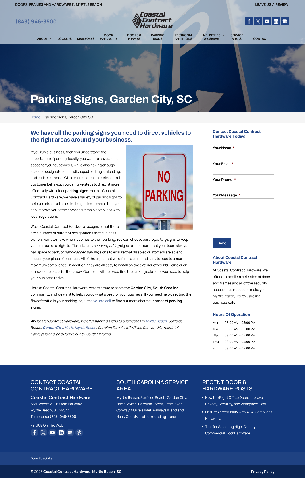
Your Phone (224, 179)
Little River (173, 403)
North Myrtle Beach (80, 327)
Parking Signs (157, 37)
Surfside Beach (152, 397)
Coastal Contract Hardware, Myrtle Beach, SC (82, 471)
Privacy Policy (262, 471)
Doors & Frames (134, 37)
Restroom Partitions (183, 37)
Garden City (53, 327)
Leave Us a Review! (272, 5)
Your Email (223, 163)
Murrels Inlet (141, 410)
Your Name (223, 148)
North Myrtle (126, 403)
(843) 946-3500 (36, 21)
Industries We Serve (211, 37)
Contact (260, 39)
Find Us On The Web (47, 425)
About (42, 39)
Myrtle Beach (156, 321)
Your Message (226, 195)
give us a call (100, 300)
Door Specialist (42, 458)
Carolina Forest (150, 403)
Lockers (65, 39)
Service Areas (236, 37)
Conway (122, 410)
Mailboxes (85, 39)
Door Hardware (108, 37)
